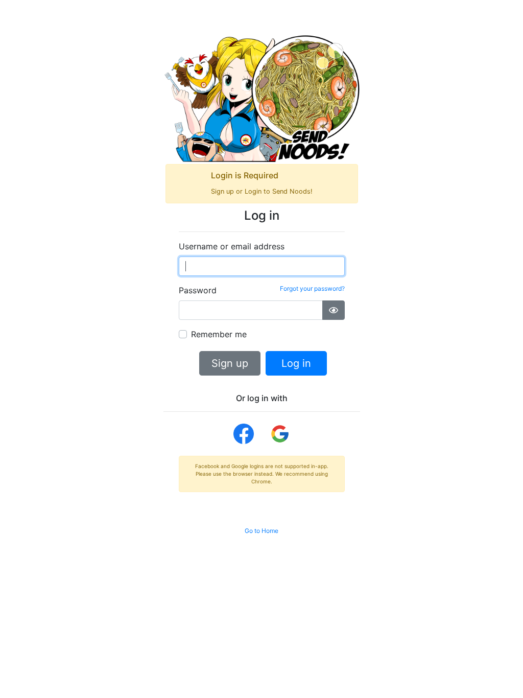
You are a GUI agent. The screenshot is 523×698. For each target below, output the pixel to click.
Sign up (229, 363)
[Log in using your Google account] (280, 434)
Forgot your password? (312, 288)
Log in (296, 363)
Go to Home (261, 530)
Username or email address (231, 246)
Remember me (219, 334)
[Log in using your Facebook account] (243, 434)
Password (262, 290)
